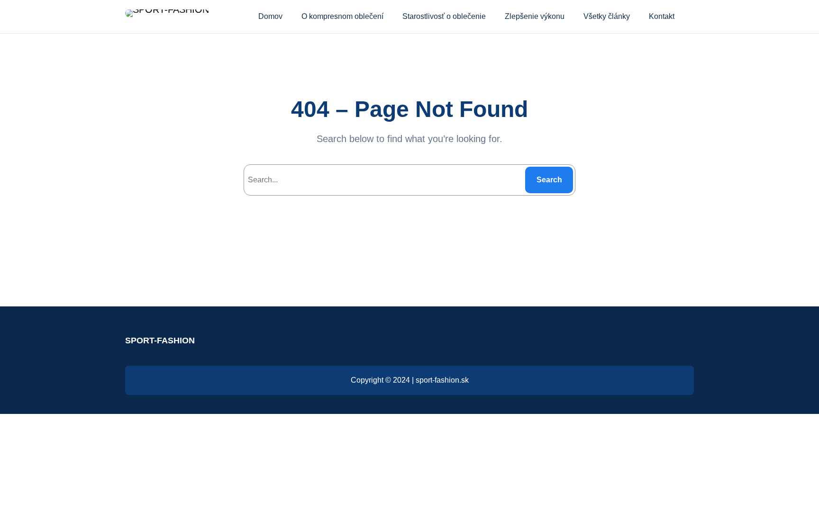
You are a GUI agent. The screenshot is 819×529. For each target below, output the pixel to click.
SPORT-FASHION (160, 340)
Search (549, 180)
